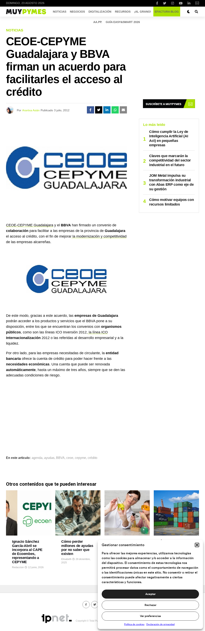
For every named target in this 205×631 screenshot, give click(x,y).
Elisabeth (66, 559)
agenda (37, 457)
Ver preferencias (150, 616)
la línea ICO (98, 332)
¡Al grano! (142, 11)
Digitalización (99, 11)
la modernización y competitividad (99, 236)
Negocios (77, 11)
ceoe (69, 457)
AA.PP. (97, 22)
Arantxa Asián (31, 110)
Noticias (59, 11)
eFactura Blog (167, 11)
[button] (197, 545)
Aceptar (150, 594)
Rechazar (150, 605)
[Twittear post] (98, 109)
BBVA (60, 457)
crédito (92, 457)
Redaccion (18, 567)
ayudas (49, 457)
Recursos (123, 11)
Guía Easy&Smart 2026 (123, 22)
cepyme (80, 457)
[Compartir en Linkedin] (107, 109)
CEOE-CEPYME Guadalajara (29, 225)
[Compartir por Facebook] (90, 109)
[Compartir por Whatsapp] (115, 109)
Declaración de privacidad (160, 624)
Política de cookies (134, 624)
